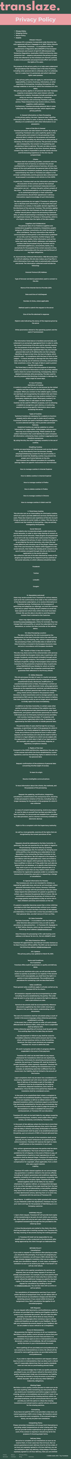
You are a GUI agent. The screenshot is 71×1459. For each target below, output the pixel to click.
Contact (13, 1456)
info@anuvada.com (24, 1286)
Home (5, 1454)
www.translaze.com (28, 622)
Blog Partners (26, 1456)
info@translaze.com (44, 929)
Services (5, 1456)
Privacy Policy (21, 31)
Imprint (18, 38)
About (13, 1454)
